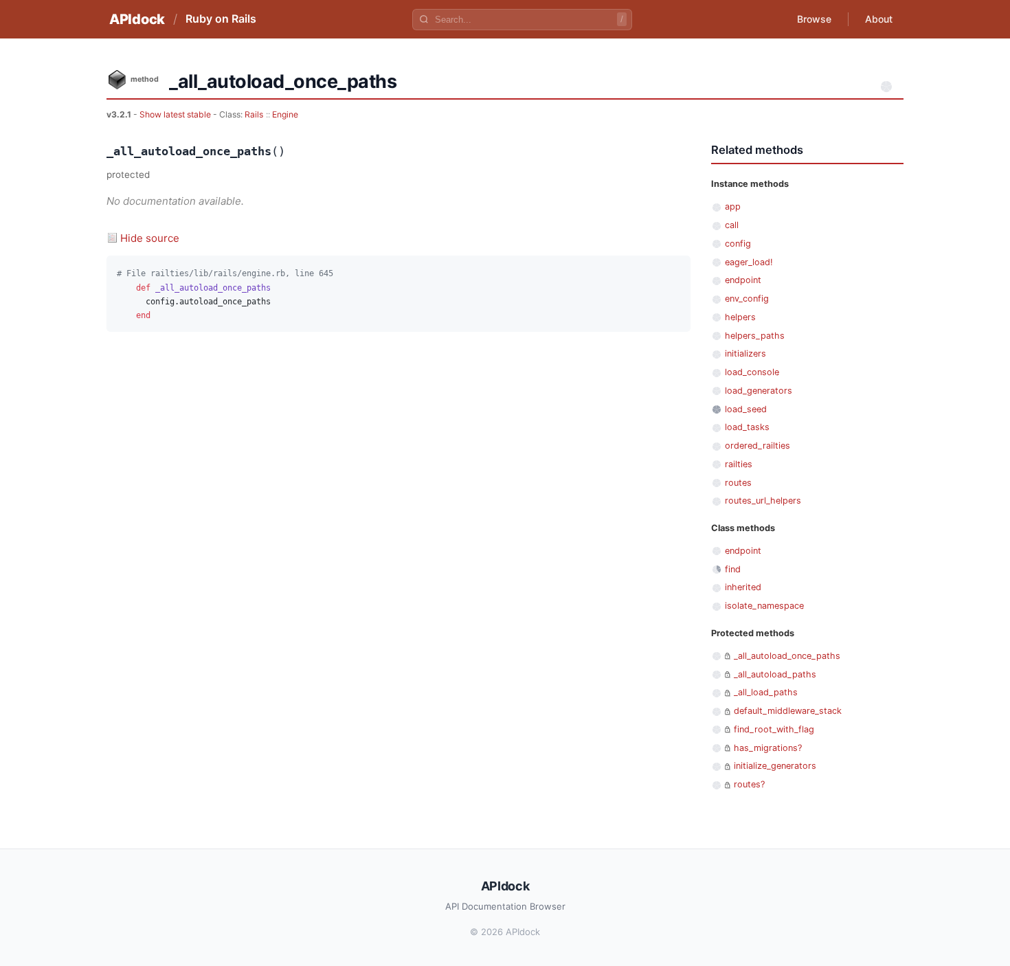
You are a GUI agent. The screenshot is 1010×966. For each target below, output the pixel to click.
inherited (743, 587)
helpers (740, 317)
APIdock (137, 19)
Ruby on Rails (221, 18)
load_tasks (747, 427)
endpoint (743, 280)
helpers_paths (755, 335)
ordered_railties (757, 445)
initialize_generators (775, 766)
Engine (285, 114)
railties (738, 464)
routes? (749, 784)
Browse (814, 19)
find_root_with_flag (774, 729)
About (879, 19)
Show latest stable (176, 114)
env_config (747, 298)
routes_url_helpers (763, 500)
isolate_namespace (764, 605)
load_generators (758, 390)
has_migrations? (768, 748)
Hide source (149, 238)
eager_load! (749, 262)
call (732, 225)
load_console (752, 372)
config (738, 243)
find (733, 569)
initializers (745, 353)
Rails (254, 114)
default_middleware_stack (788, 711)
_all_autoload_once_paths (787, 656)
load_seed (746, 409)
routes (738, 483)
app (733, 206)
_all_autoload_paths (775, 674)
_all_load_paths (766, 692)
